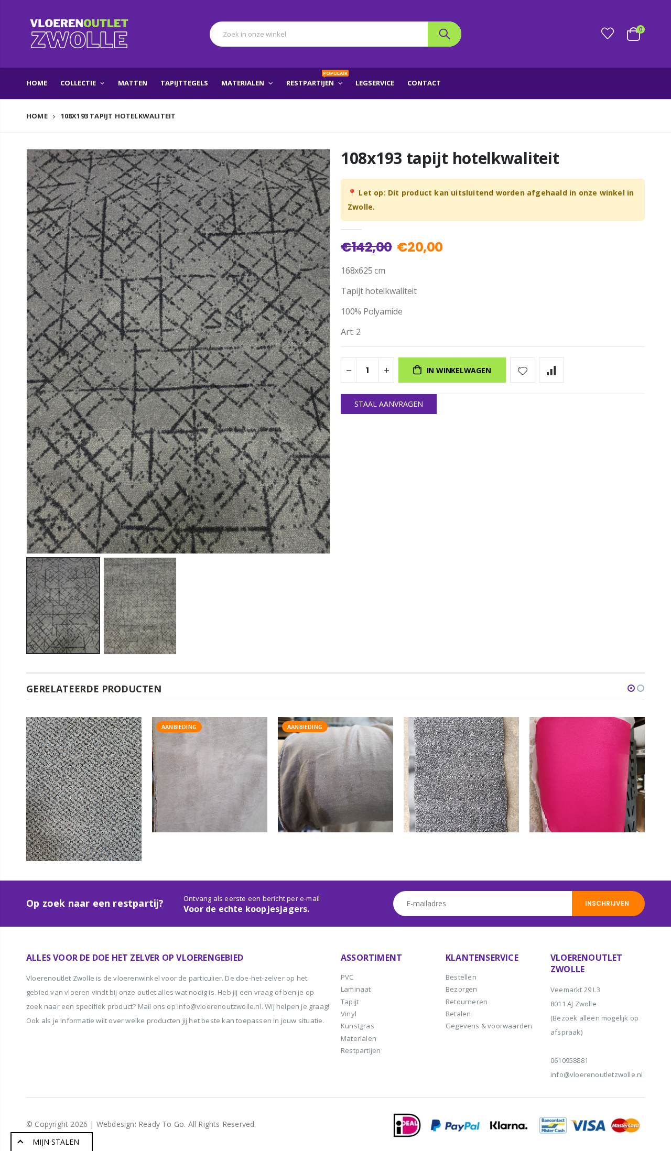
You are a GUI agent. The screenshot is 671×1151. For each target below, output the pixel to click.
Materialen (358, 1038)
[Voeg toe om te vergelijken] (551, 370)
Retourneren (467, 1001)
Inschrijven (607, 903)
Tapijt (350, 1001)
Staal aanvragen (388, 404)
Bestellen (461, 977)
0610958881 (569, 1060)
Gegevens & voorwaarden (489, 1025)
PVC (347, 977)
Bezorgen (462, 989)
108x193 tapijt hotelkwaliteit (450, 158)
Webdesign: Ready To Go (140, 1124)
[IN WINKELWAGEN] (124, 734)
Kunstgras (357, 1025)
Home (37, 116)
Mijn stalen (56, 1142)
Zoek (444, 34)
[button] (631, 688)
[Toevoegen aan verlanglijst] (522, 370)
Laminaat (356, 989)
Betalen (458, 1013)
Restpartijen (361, 1050)
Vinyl (348, 1013)
